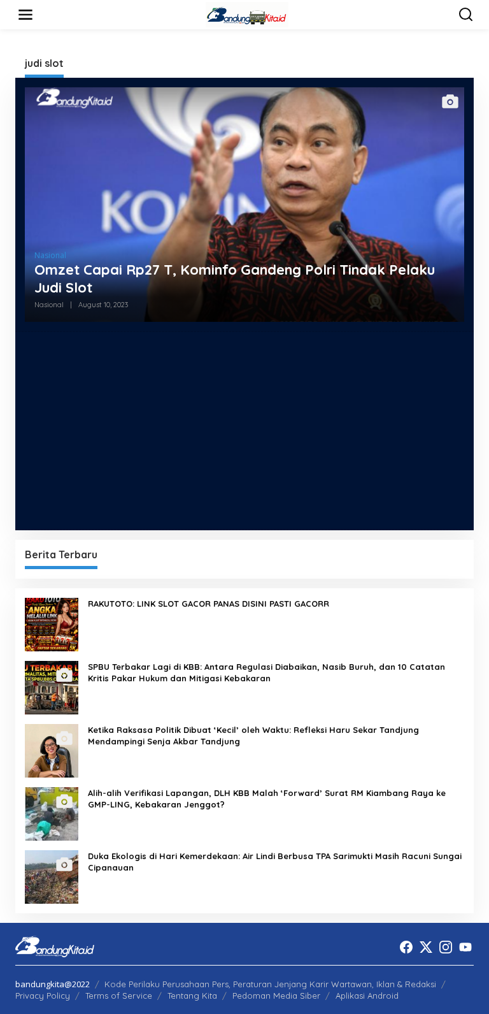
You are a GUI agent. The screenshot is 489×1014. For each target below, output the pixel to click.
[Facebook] (406, 947)
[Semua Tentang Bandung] (247, 14)
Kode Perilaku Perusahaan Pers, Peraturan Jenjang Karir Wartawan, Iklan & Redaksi (270, 984)
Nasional (50, 255)
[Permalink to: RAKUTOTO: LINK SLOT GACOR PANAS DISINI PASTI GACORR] (51, 624)
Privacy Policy (42, 995)
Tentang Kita (192, 995)
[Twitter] (426, 947)
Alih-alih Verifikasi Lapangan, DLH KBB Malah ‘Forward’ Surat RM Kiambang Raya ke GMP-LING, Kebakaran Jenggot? (267, 798)
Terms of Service (118, 995)
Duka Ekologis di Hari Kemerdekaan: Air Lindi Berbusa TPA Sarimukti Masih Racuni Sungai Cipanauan (275, 862)
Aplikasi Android (367, 995)
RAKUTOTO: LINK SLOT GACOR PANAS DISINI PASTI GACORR (208, 603)
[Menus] (25, 14)
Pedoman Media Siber (276, 995)
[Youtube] (465, 947)
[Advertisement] (244, 431)
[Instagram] (445, 947)
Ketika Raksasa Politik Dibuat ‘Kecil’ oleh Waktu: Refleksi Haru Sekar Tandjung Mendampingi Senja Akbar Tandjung (253, 735)
